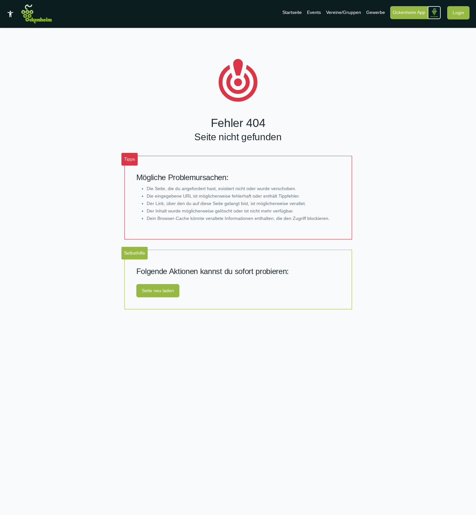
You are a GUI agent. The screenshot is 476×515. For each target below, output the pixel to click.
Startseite (292, 12)
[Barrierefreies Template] (10, 14)
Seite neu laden (158, 290)
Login (458, 12)
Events (314, 12)
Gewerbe (375, 12)
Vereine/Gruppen (343, 12)
